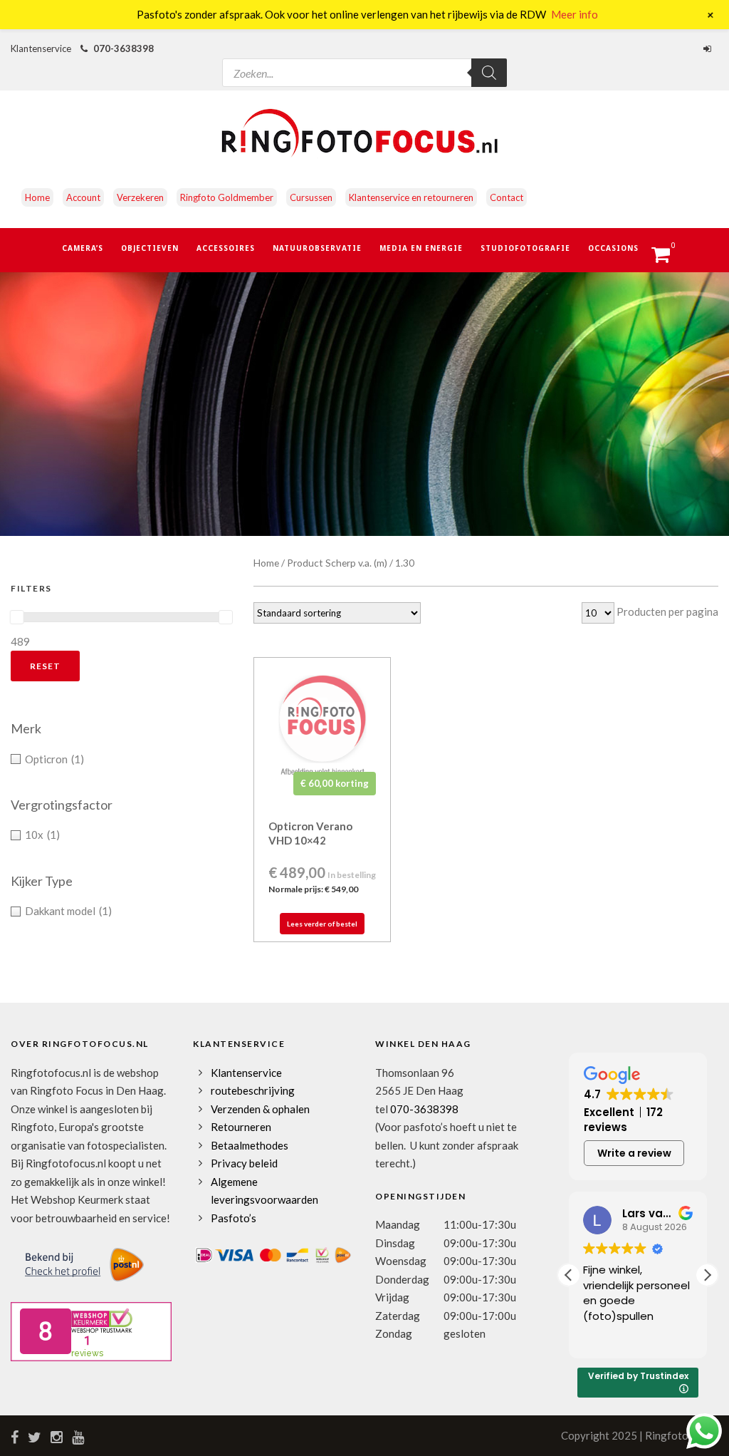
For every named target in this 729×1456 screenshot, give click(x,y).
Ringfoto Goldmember (226, 197)
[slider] (17, 617)
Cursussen (311, 197)
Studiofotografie (525, 248)
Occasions (613, 248)
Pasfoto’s (233, 1218)
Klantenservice (246, 1072)
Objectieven (150, 248)
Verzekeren (140, 197)
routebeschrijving (253, 1090)
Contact (506, 197)
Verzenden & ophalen (260, 1109)
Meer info (574, 14)
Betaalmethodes (249, 1145)
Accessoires (225, 248)
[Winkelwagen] (667, 259)
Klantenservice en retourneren (411, 197)
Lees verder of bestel (322, 923)
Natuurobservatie (317, 248)
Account (83, 197)
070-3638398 (123, 48)
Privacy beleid (244, 1163)
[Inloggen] (709, 48)
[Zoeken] (489, 72)
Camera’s (82, 248)
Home (37, 197)
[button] (707, 1275)
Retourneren (241, 1126)
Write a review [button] (634, 1153)
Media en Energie (421, 248)
